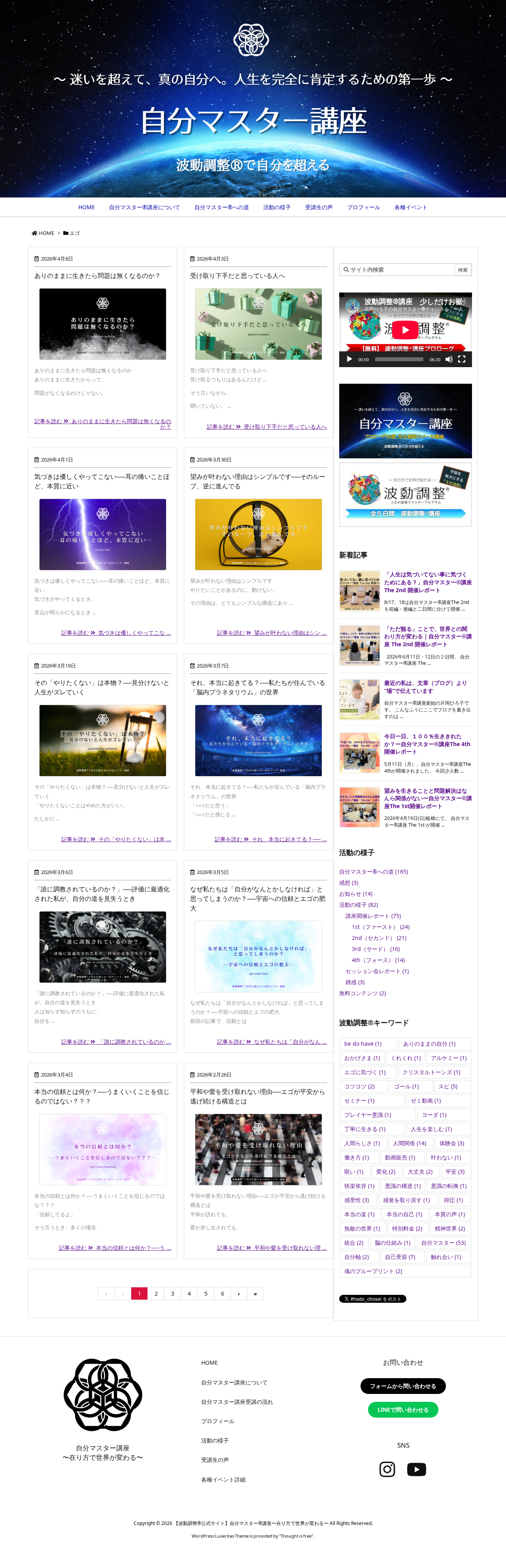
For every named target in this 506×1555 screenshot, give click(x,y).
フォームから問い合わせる (403, 1386)
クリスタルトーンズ (431, 1072)
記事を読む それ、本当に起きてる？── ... (271, 839)
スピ (447, 1086)
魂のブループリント (373, 1271)
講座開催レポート (373, 915)
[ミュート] (449, 359)
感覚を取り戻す (406, 1200)
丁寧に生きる (364, 1129)
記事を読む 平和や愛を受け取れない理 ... (272, 1247)
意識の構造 (403, 1185)
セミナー (359, 1100)
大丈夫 (420, 1171)
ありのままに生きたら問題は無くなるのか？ (97, 275)
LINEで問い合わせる (403, 1409)
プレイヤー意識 (367, 1114)
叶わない (446, 1157)
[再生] (349, 359)
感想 (348, 882)
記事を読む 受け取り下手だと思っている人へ (267, 426)
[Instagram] (387, 1470)
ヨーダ (434, 1114)
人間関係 (409, 1143)
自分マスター (443, 1242)
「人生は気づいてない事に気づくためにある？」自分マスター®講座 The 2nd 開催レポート (428, 581)
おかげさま (362, 1058)
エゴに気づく (364, 1072)
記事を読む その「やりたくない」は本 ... (116, 839)
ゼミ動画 (426, 1100)
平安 (455, 1171)
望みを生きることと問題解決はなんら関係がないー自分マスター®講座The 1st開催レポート (428, 798)
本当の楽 (359, 1214)
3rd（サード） (376, 949)
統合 (353, 1242)
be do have (362, 1043)
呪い (353, 1171)
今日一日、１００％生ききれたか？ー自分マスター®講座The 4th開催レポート (427, 743)
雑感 (355, 982)
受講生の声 (215, 1459)
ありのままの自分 (429, 1043)
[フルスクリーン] (462, 359)
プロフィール (217, 1421)
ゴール (406, 1086)
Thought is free (296, 1536)
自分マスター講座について (234, 1382)
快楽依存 (359, 1185)
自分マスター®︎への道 (373, 871)
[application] (405, 330)
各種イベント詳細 (223, 1479)
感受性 (356, 1200)
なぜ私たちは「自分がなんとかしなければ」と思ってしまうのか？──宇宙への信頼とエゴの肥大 (257, 898)
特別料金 (407, 1228)
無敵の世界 (362, 1228)
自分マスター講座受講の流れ (237, 1401)
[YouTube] (417, 1470)
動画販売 (400, 1157)
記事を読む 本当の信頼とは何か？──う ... (115, 1247)
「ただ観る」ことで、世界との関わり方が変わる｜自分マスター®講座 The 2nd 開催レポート (428, 636)
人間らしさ (362, 1143)
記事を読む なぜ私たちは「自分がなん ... (272, 1041)
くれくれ (406, 1058)
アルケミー (448, 1058)
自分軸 (356, 1257)
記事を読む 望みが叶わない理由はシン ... (272, 632)
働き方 (356, 1157)
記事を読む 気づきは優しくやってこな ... (116, 632)
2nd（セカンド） (379, 938)
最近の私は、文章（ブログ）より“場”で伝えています (425, 686)
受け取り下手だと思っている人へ (237, 275)
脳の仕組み (392, 1242)
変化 (385, 1171)
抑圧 (453, 1200)
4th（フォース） (378, 960)
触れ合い (446, 1257)
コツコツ (359, 1086)
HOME (46, 232)
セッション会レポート (377, 971)
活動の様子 (358, 904)
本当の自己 (404, 1214)
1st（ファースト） (381, 926)
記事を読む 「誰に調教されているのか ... (116, 1041)
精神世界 (450, 1228)
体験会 (452, 1143)
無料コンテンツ (362, 993)
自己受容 (400, 1257)
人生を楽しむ (431, 1129)
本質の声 (450, 1214)
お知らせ (355, 893)
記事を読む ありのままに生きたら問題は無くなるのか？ (102, 423)
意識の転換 (448, 1185)
